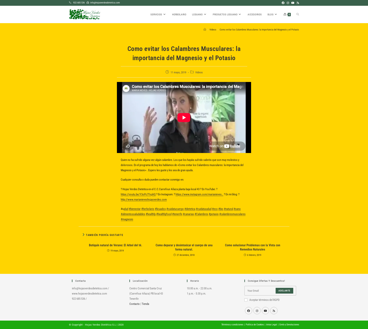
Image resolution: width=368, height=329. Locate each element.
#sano (237, 209)
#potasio (214, 214)
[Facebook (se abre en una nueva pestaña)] (283, 3)
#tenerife (177, 214)
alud (126, 209)
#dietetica (189, 209)
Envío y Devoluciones (289, 324)
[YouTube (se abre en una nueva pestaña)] (293, 3)
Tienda (145, 304)
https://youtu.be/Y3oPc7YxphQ (138, 194)
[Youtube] (265, 310)
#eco (215, 209)
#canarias (188, 214)
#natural (228, 209)
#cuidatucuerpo (175, 209)
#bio (220, 209)
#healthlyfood (164, 214)
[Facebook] (248, 310)
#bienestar (135, 209)
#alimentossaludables (133, 214)
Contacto (134, 304)
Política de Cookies (255, 324)
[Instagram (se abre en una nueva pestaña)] (288, 3)
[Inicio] (205, 29)
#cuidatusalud (203, 209)
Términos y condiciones (232, 324)
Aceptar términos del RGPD (264, 300)
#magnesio (127, 219)
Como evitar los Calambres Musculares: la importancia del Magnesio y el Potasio (259, 29)
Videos (199, 72)
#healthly (151, 214)
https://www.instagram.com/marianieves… (199, 194)
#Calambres (201, 214)
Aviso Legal (271, 324)
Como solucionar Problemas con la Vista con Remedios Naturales (252, 247)
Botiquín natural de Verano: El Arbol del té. (115, 245)
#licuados (160, 209)
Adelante (284, 290)
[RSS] (274, 310)
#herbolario (147, 209)
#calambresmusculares (232, 214)
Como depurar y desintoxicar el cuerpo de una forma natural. (184, 247)
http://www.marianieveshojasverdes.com (144, 199)
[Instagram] (257, 310)
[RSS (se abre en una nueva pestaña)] (297, 3)
